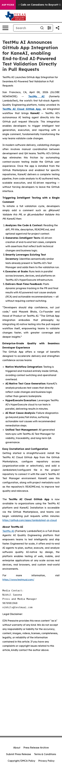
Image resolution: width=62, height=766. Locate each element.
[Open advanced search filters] (49, 27)
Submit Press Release (18, 754)
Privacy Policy (46, 760)
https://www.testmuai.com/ (18, 579)
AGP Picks (8, 4)
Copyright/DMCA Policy (21, 760)
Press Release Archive (36, 747)
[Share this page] (57, 28)
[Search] (42, 27)
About (16, 747)
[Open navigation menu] (5, 28)
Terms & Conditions (45, 754)
